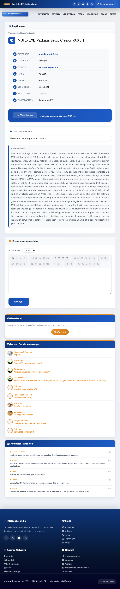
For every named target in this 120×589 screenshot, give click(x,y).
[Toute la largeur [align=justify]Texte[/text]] (66, 258)
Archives (28, 443)
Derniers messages (29, 344)
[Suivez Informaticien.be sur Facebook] (74, 4)
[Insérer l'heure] (40, 264)
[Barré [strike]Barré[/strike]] (24, 258)
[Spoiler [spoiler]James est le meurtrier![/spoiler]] (71, 264)
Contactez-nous (72, 556)
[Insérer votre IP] (47, 264)
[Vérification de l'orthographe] (105, 258)
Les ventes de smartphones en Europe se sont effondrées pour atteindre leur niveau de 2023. (50, 491)
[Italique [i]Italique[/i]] (16, 258)
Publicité (68, 564)
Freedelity (11, 560)
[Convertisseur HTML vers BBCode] (90, 258)
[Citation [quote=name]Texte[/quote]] (67, 264)
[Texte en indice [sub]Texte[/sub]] (90, 264)
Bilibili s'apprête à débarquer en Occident (27, 474)
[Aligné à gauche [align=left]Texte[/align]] (55, 258)
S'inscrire (61, 332)
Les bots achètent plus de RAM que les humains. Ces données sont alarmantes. (44, 455)
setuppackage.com (48, 67)
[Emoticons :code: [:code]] (86, 258)
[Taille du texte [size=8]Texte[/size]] (98, 264)
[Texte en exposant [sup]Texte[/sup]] (94, 264)
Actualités (16, 443)
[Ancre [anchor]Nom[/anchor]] (40, 258)
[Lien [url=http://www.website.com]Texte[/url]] (36, 258)
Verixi (8, 567)
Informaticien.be (12, 581)
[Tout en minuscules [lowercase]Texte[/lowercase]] (82, 264)
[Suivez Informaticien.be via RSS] (92, 4)
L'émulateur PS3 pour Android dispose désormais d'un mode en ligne (39, 483)
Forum (13, 344)
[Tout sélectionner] (24, 264)
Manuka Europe (13, 571)
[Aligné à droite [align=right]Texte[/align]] (63, 258)
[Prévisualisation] (101, 258)
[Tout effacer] (32, 264)
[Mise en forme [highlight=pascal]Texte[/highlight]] (78, 258)
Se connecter (107, 4)
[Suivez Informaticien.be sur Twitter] (79, 4)
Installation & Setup (48, 54)
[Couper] (20, 264)
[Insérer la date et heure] (43, 264)
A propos (68, 560)
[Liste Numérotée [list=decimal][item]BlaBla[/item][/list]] (59, 264)
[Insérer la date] (36, 264)
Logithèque (69, 539)
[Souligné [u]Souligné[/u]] (20, 258)
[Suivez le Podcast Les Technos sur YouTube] (83, 4)
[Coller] (16, 264)
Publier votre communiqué (76, 567)
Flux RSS (68, 571)
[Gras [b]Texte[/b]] (13, 258)
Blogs (67, 542)
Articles (68, 531)
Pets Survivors (29, 4)
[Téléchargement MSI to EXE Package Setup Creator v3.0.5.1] (25, 115)
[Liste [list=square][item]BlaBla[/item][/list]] (55, 264)
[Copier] (13, 264)
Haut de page (108, 582)
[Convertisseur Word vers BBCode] (93, 258)
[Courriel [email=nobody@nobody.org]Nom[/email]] (32, 258)
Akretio (9, 556)
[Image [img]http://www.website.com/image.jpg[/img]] (43, 258)
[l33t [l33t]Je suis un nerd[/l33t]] (86, 264)
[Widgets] (82, 258)
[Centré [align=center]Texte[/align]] (59, 258)
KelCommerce (12, 564)
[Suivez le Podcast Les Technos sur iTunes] (87, 4)
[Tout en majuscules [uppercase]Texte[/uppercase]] (78, 264)
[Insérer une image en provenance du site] (47, 258)
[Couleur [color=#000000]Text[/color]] (74, 258)
